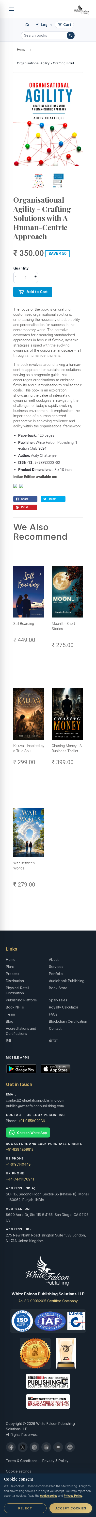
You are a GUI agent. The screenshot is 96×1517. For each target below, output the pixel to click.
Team (10, 1014)
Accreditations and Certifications (21, 1031)
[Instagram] (34, 1447)
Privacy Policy (73, 1495)
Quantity (21, 268)
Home (21, 49)
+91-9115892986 (31, 1121)
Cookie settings (18, 1471)
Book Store (58, 988)
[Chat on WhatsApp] (48, 1132)
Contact (55, 1028)
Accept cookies (70, 1508)
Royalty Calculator (63, 1007)
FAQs (53, 1014)
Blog (9, 1021)
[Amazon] (70, 1447)
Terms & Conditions (21, 1461)
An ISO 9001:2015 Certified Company (48, 1301)
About (54, 959)
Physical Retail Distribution (17, 990)
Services (56, 966)
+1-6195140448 (18, 1164)
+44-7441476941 (20, 1179)
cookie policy (48, 1495)
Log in (43, 24)
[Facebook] (11, 1447)
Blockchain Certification (68, 1021)
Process (12, 974)
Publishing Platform (21, 1000)
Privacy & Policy (55, 1461)
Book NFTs (15, 1007)
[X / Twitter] (23, 1447)
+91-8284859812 (19, 1149)
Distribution (15, 981)
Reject (25, 1508)
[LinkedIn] (46, 1447)
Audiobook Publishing (66, 981)
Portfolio (56, 974)
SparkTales (58, 1000)
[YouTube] (58, 1447)
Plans (10, 966)
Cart (64, 24)
